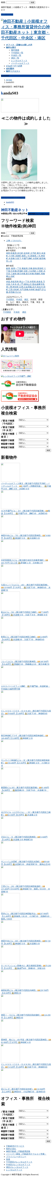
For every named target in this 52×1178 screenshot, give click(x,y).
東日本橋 (21, 274)
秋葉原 (14, 253)
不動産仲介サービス (15, 1146)
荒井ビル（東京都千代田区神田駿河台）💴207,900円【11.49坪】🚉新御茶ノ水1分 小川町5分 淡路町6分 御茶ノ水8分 (26, 916)
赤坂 (8, 282)
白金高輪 (28, 287)
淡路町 (18, 256)
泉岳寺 (40, 287)
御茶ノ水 (26, 256)
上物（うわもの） (14, 241)
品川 (34, 287)
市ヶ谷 (9, 261)
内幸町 (32, 289)
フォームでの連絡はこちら (13, 198)
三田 (11, 289)
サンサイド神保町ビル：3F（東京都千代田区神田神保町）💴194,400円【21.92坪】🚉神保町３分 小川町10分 (25, 763)
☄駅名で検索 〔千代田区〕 (8, 422)
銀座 (8, 268)
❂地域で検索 (7, 447)
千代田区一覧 (17, 53)
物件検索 (15, 50)
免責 (8, 1159)
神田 (8, 253)
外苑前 (33, 282)
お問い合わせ (7, 14)
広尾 (21, 287)
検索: (3, 2)
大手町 (33, 253)
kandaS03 (10, 202)
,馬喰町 (37, 274)
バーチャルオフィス (20, 63)
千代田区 (10, 299)
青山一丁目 (24, 282)
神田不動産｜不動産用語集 (18, 1151)
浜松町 (16, 289)
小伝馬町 (32, 271)
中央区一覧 (16, 55)
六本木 (14, 284)
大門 (22, 289)
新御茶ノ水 (35, 256)
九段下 (18, 258)
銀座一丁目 (16, 268)
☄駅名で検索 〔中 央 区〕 (7, 429)
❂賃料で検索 (7, 440)
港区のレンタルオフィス (17, 1167)
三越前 (14, 274)
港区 (26, 299)
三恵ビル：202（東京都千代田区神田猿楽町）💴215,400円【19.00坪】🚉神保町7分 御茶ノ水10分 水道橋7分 (25, 889)
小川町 (12, 256)
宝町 (26, 271)
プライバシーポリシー (16, 1157)
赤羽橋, (12, 292)
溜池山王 (28, 284)
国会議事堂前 (38, 284)
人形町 (40, 271)
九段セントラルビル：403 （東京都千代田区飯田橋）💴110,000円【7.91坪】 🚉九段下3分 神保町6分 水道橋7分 (25, 587)
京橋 (30, 268)
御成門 (38, 289)
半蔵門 (25, 258)
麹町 (30, 258)
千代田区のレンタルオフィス (19, 1162)
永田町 (36, 258)
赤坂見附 (15, 282)
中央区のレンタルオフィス (18, 1165)
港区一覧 (15, 58)
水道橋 (12, 258)
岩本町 (27, 253)
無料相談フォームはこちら (38, 214)
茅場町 (20, 271)
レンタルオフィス (19, 61)
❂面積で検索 (7, 444)
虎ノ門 (20, 284)
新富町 (40, 268)
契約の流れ (11, 1149)
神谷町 (16, 287)
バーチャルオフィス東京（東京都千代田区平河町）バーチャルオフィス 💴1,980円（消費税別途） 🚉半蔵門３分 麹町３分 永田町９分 (26, 486)
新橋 (26, 289)
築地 (35, 268)
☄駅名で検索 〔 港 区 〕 (9, 435)
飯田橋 (42, 258)
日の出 (18, 292)
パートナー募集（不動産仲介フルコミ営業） (26, 1154)
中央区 (19, 299)
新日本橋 (30, 274)
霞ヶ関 (9, 287)
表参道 (39, 282)
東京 (39, 253)
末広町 (20, 253)
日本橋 (14, 271)
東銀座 (25, 268)
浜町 (13, 276)
